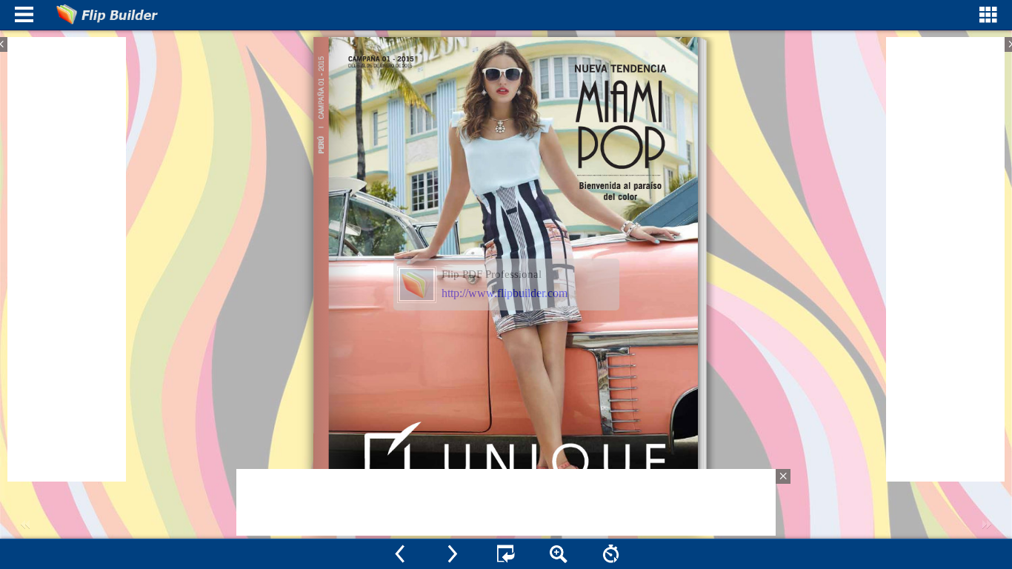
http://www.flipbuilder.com (504, 293)
